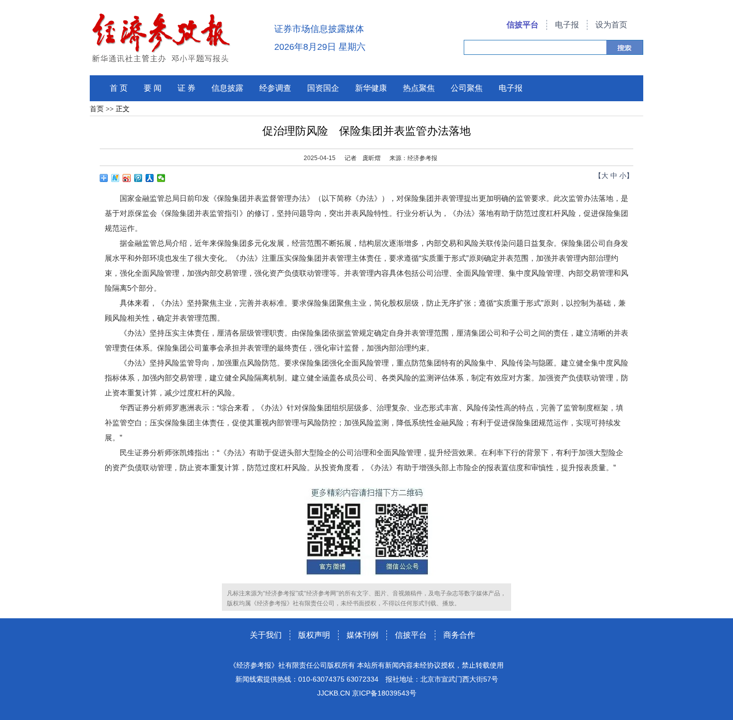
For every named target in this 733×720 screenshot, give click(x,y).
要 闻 (153, 88)
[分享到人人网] (150, 178)
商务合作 (459, 635)
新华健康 (371, 88)
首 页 (119, 88)
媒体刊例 (362, 635)
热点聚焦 (419, 88)
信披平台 (523, 24)
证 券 (186, 88)
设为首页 (611, 24)
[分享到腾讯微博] (138, 178)
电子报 (567, 24)
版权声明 (314, 635)
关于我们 (266, 635)
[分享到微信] (161, 178)
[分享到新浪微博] (127, 178)
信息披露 (227, 88)
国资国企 (323, 88)
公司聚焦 (467, 88)
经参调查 (275, 88)
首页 (97, 109)
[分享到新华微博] (115, 178)
